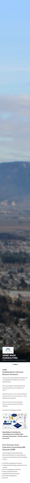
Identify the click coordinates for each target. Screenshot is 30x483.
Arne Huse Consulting (10, 356)
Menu (16, 364)
